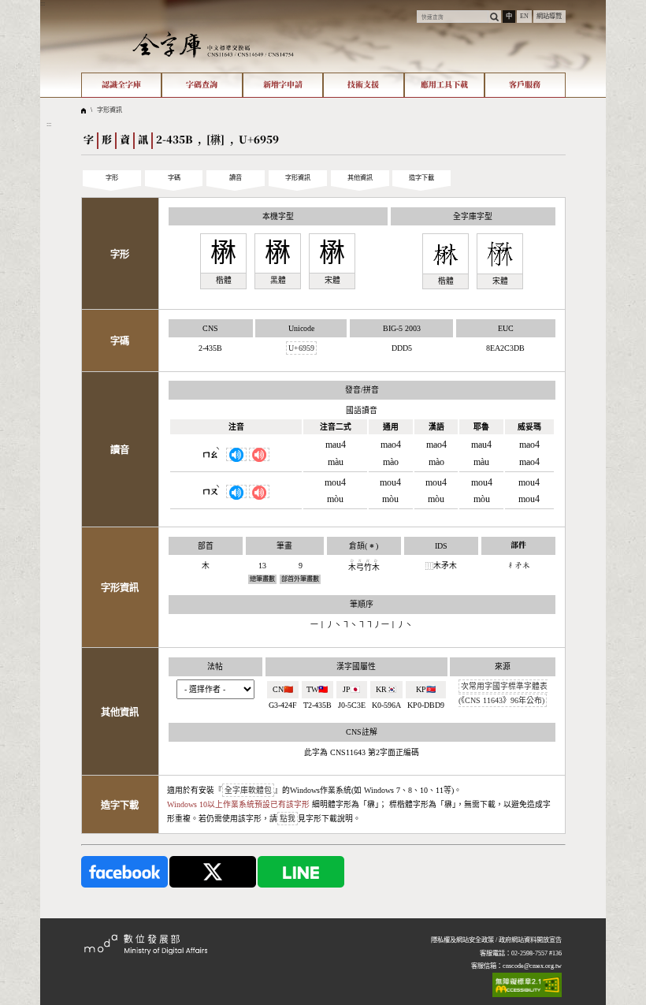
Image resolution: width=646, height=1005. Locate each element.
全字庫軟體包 (248, 790)
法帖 (215, 666)
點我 (287, 818)
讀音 (235, 177)
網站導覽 (549, 16)
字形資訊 (109, 110)
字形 (112, 177)
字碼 (174, 177)
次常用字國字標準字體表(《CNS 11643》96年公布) (503, 693)
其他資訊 (360, 177)
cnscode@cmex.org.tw (532, 966)
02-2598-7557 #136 (536, 953)
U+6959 (301, 348)
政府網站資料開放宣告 (530, 940)
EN (524, 16)
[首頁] (213, 44)
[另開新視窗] (124, 871)
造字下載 (421, 177)
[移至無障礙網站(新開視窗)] (527, 985)
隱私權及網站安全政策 (462, 940)
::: (42, 3)
